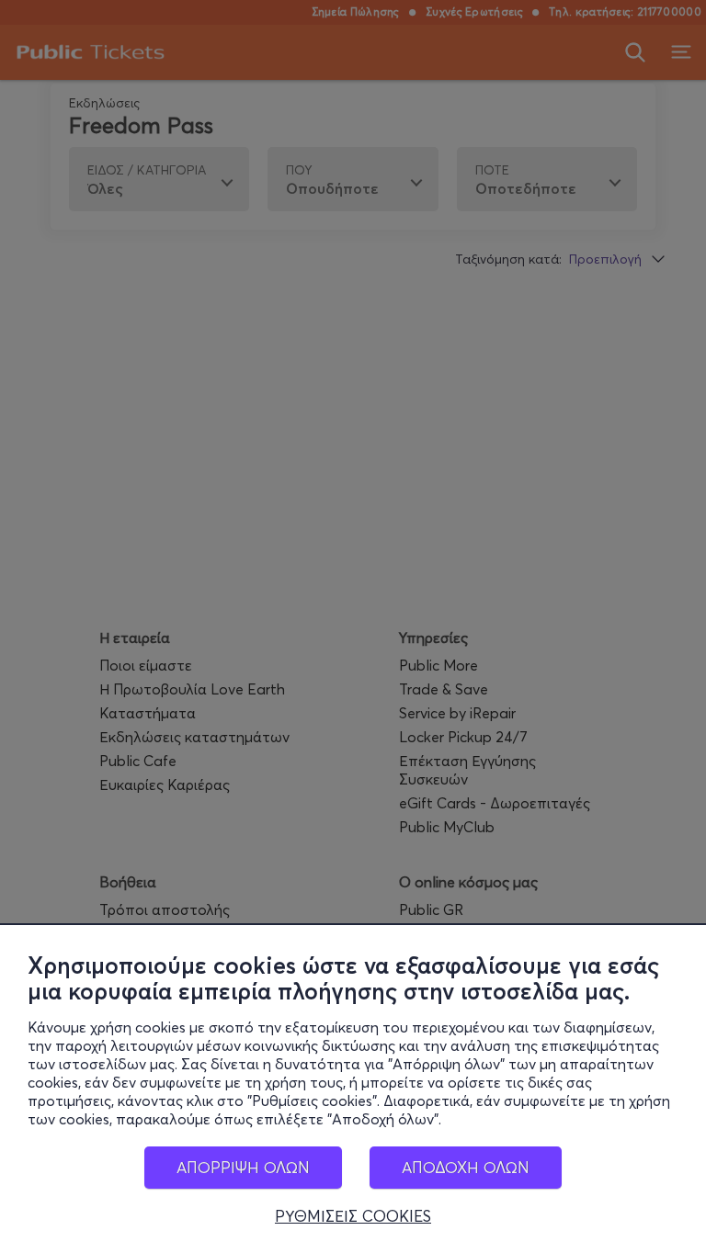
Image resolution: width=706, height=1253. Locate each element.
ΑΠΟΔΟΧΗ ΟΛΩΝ (466, 1167)
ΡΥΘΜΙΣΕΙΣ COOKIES (353, 1216)
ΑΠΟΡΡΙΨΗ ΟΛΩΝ (243, 1167)
